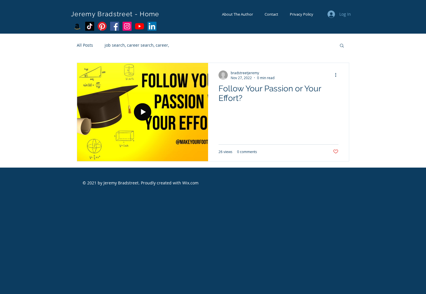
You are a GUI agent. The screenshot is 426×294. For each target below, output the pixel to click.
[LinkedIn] (152, 26)
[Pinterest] (102, 26)
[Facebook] (114, 26)
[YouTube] (139, 26)
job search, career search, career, (137, 45)
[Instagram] (127, 26)
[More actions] (337, 75)
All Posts (85, 45)
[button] (342, 46)
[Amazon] (77, 26)
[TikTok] (89, 26)
